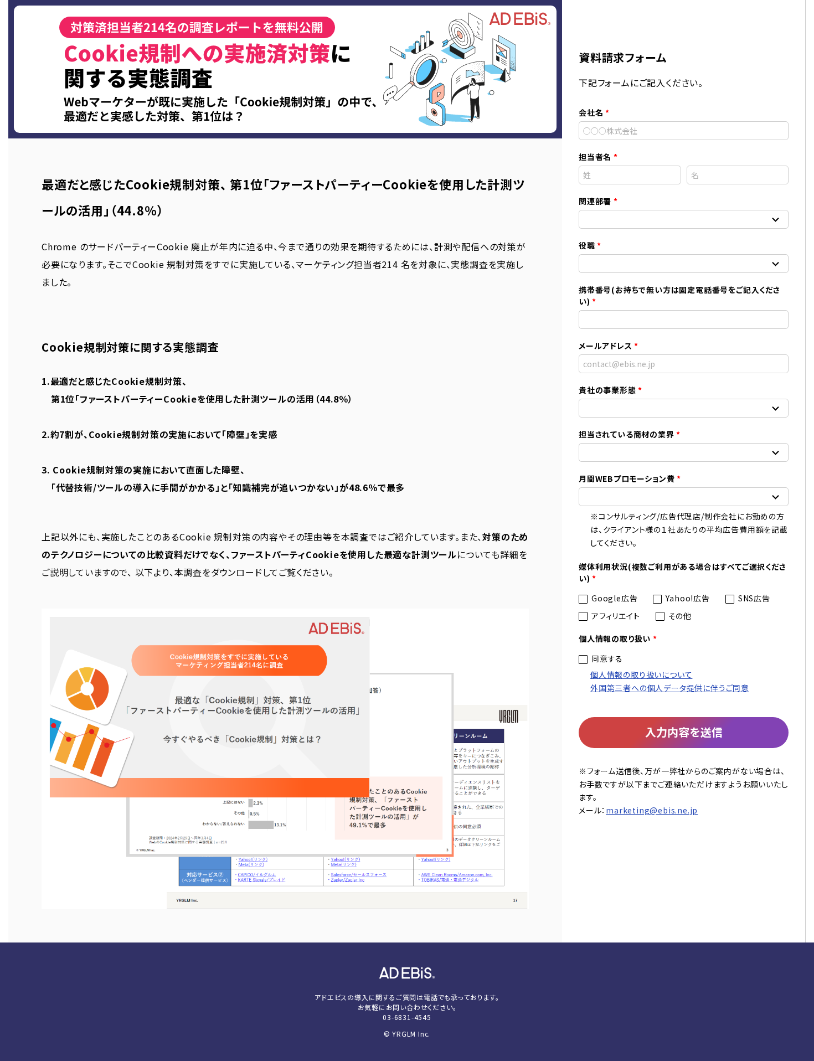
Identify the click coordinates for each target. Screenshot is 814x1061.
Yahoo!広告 (687, 598)
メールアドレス (605, 345)
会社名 (591, 112)
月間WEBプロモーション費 (626, 478)
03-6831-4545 (407, 1017)
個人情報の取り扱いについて (641, 674)
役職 (587, 245)
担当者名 (595, 156)
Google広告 (614, 598)
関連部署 (595, 201)
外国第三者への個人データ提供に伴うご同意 (669, 687)
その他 (680, 615)
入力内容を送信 (684, 732)
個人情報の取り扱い (615, 638)
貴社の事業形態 (607, 389)
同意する (607, 658)
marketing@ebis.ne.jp (652, 810)
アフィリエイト (615, 615)
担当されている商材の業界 (626, 434)
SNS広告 (754, 598)
